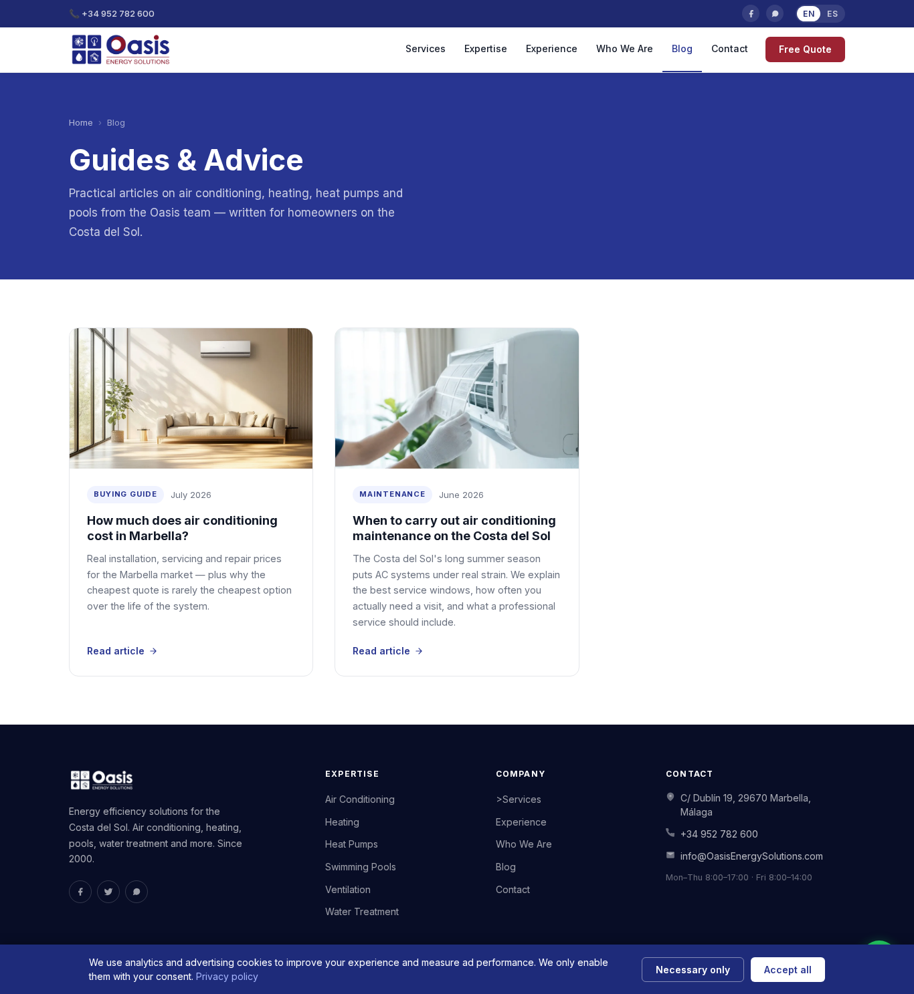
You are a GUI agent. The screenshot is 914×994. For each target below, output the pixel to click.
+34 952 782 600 (719, 834)
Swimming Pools (360, 866)
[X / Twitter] (108, 891)
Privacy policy (227, 976)
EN (808, 14)
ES (832, 14)
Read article (116, 650)
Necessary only (693, 969)
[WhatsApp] (775, 13)
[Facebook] (750, 13)
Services (425, 48)
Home (81, 122)
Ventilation (348, 889)
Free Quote (805, 49)
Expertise (485, 48)
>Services (518, 799)
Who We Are (624, 48)
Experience (551, 48)
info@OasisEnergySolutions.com (751, 856)
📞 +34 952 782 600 (112, 13)
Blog (682, 48)
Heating (342, 822)
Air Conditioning (360, 799)
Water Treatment (362, 911)
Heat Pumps (351, 844)
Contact (729, 48)
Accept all (788, 969)
